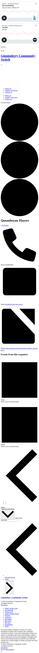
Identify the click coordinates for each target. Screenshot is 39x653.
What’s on (8, 88)
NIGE (7, 626)
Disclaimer (4, 605)
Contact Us (8, 92)
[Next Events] (5, 504)
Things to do (9, 612)
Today (3, 507)
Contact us (8, 617)
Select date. (18, 518)
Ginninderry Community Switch (14, 597)
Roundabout (9, 624)
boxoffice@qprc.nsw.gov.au (14, 304)
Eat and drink (9, 610)
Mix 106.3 (8, 621)
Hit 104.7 (8, 623)
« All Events (5, 225)
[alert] (19, 380)
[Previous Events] (21, 502)
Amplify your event (11, 90)
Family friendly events (12, 614)
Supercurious (10, 649)
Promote (7, 615)
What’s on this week (11, 608)
